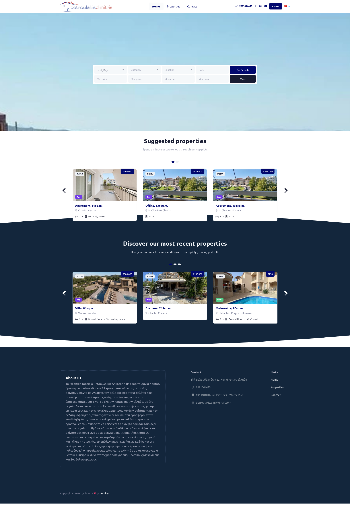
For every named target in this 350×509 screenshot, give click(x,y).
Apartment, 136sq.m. (230, 205)
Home (156, 6)
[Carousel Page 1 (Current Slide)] (173, 162)
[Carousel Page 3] (179, 264)
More (243, 78)
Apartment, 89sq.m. (88, 205)
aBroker (104, 493)
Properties (173, 6)
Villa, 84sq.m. (84, 308)
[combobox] (144, 70)
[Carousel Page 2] (177, 162)
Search (244, 69)
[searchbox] (142, 69)
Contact (192, 6)
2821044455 (246, 5)
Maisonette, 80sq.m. (230, 308)
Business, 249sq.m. (158, 308)
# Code (275, 6)
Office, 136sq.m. (156, 205)
